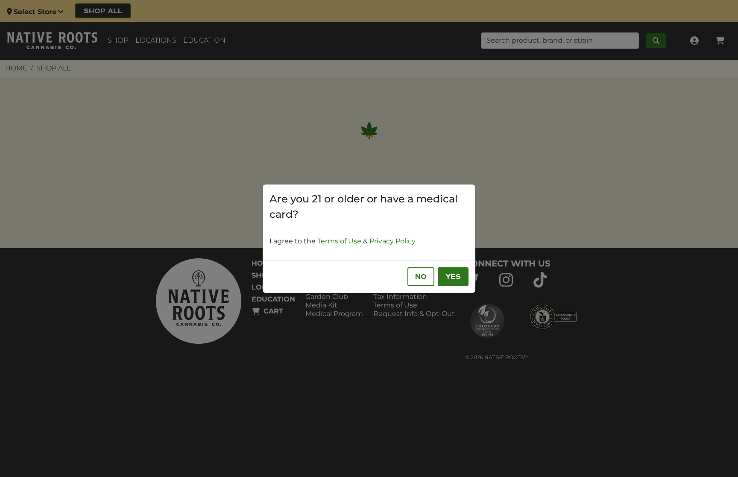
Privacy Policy (392, 241)
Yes (453, 276)
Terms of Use (339, 241)
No (421, 276)
